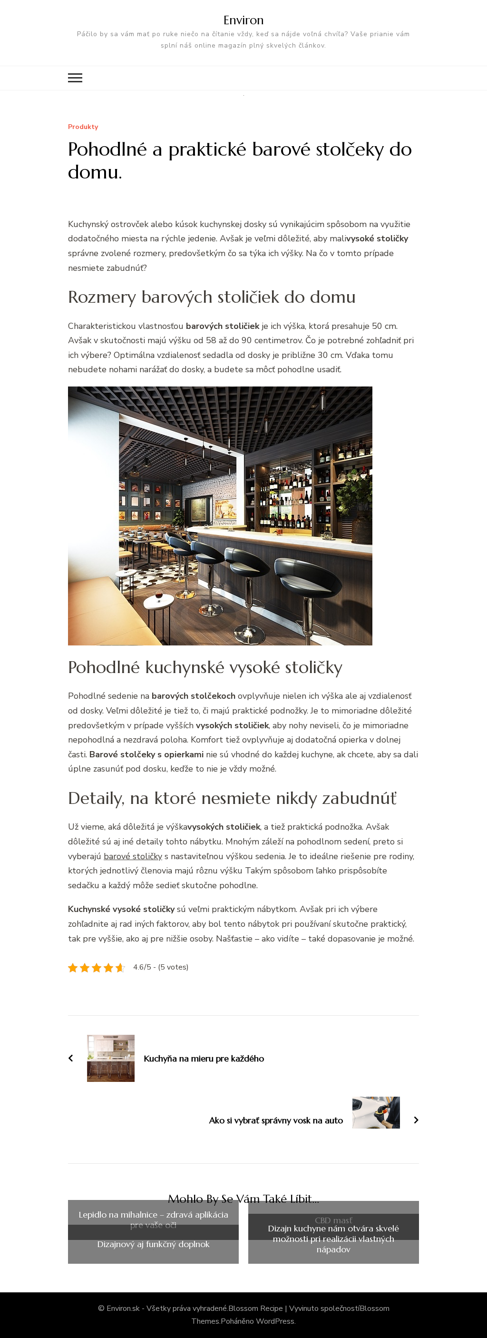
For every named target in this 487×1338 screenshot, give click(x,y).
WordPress (275, 1321)
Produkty (83, 127)
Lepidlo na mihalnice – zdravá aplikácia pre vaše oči (153, 1219)
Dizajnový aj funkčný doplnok (153, 1244)
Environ (244, 20)
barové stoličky (133, 856)
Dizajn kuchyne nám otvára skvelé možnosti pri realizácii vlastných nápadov (333, 1238)
